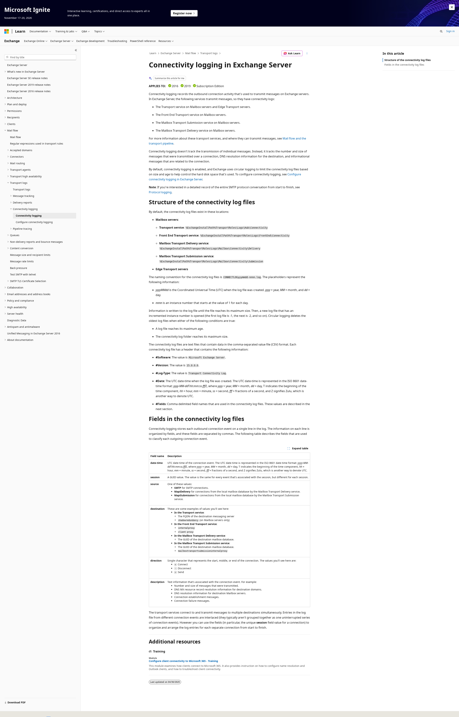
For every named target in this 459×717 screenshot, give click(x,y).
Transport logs (209, 53)
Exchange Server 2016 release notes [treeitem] (29, 91)
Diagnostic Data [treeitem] (16, 320)
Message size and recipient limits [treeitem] (30, 255)
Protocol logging (160, 192)
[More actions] (307, 53)
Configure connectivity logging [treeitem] (34, 222)
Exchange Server (171, 53)
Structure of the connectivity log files (407, 60)
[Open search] (441, 31)
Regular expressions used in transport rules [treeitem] (36, 143)
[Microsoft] (6, 31)
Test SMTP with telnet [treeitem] (23, 274)
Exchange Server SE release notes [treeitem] (27, 78)
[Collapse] (76, 50)
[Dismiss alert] (452, 7)
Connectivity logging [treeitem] (29, 215)
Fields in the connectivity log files (404, 64)
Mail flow (190, 53)
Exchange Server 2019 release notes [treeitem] (29, 84)
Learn (153, 53)
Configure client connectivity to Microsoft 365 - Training (183, 661)
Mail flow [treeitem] (15, 137)
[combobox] (40, 57)
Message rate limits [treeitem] (22, 261)
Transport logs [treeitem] (21, 189)
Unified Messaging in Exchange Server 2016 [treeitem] (33, 333)
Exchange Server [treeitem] (17, 65)
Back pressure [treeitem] (18, 268)
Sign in (450, 31)
